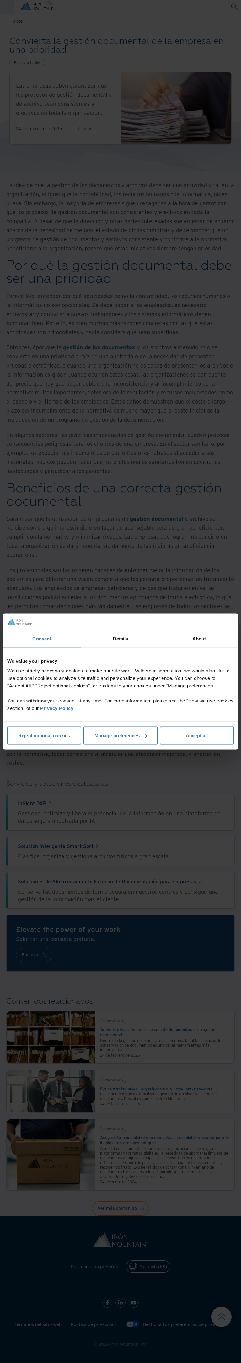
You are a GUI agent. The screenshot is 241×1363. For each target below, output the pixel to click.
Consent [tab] (41, 638)
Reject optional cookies (44, 735)
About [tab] (199, 638)
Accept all (197, 735)
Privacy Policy (56, 708)
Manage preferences (117, 735)
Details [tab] (120, 638)
